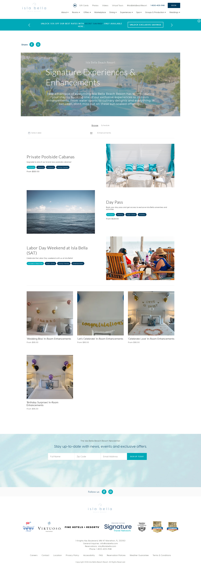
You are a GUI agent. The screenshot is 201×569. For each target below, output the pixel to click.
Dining (112, 12)
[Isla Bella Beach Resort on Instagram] (38, 44)
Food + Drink (131, 214)
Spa (138, 12)
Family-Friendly (62, 167)
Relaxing (41, 167)
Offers (87, 12)
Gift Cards (84, 5)
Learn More (154, 25)
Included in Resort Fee (35, 263)
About (64, 12)
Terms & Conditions (162, 555)
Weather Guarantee (139, 555)
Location (57, 555)
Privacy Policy (72, 555)
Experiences (126, 12)
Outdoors (50, 167)
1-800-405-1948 (157, 5)
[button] (35, 133)
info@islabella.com (109, 543)
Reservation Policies (116, 555)
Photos (95, 5)
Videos (105, 5)
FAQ (101, 555)
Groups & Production (155, 12)
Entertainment (78, 263)
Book (173, 5)
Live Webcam (75, 5)
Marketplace (100, 12)
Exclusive (31, 167)
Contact (45, 555)
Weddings (174, 12)
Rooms (75, 12)
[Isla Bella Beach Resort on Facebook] (31, 44)
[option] (100, 25)
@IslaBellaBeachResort (137, 5)
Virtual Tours (117, 5)
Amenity (142, 214)
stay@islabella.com (107, 546)
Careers (34, 555)
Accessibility (89, 555)
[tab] (95, 125)
